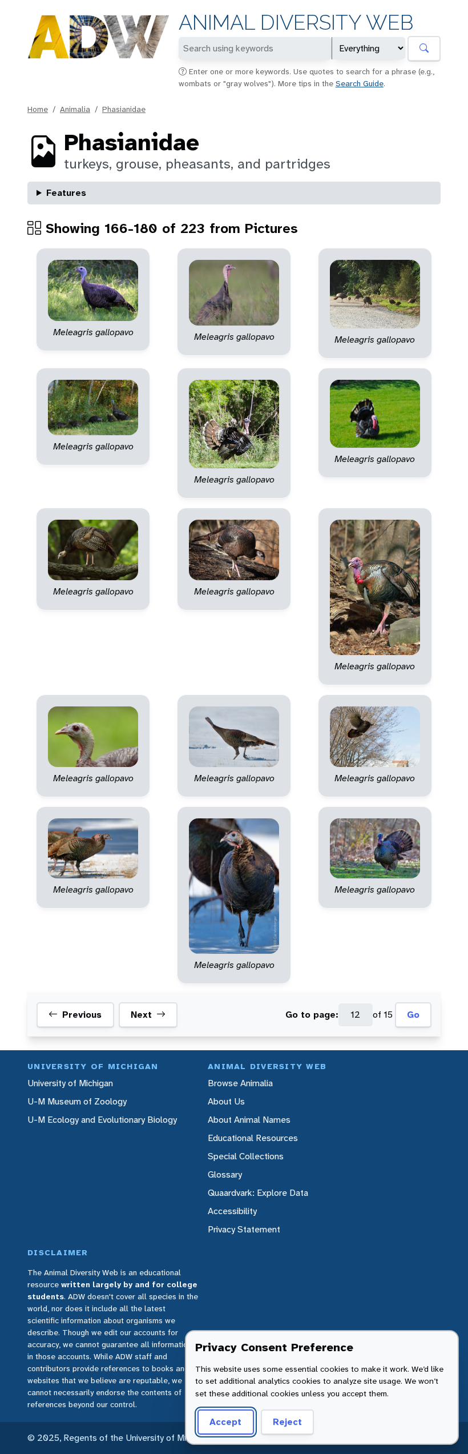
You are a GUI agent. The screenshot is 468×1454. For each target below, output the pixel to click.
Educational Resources (253, 1138)
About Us (226, 1101)
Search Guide (360, 83)
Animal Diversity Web (296, 22)
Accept (225, 1422)
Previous (82, 1015)
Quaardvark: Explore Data (258, 1193)
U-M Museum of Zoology (77, 1101)
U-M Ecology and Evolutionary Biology (102, 1120)
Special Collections (246, 1156)
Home (37, 109)
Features (66, 193)
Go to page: (311, 1015)
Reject (287, 1422)
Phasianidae (124, 109)
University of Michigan (70, 1083)
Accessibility (232, 1211)
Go (413, 1015)
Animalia (75, 109)
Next (141, 1015)
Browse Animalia (240, 1083)
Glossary (225, 1174)
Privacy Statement (244, 1229)
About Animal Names (249, 1120)
